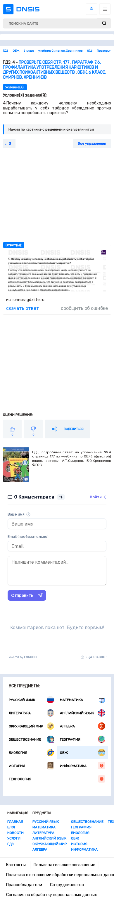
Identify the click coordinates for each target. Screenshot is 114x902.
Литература (20, 713)
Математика (71, 700)
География (70, 739)
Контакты (16, 864)
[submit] (104, 23)
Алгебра (67, 726)
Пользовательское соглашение (64, 864)
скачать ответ (22, 308)
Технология (20, 779)
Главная (15, 822)
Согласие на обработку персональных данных (51, 894)
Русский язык (22, 700)
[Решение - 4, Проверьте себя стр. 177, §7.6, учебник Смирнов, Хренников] (57, 292)
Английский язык (77, 713)
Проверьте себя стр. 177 (44, 62)
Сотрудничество (67, 884)
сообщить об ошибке (84, 308)
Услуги (13, 838)
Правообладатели (24, 884)
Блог (11, 827)
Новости (15, 833)
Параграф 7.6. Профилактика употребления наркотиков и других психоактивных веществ (52, 67)
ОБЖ (64, 753)
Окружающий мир (26, 726)
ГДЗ (10, 844)
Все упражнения (92, 143)
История (17, 766)
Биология (18, 753)
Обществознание (25, 739)
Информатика (73, 766)
